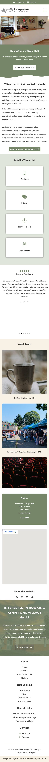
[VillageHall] (15, 10)
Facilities (24, 179)
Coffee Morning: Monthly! (24, 398)
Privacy (36, 749)
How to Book (24, 226)
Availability (24, 250)
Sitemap (18, 752)
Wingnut (32, 752)
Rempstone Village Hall (23, 749)
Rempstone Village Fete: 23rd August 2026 (24, 452)
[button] (45, 10)
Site (23, 752)
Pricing (24, 203)
